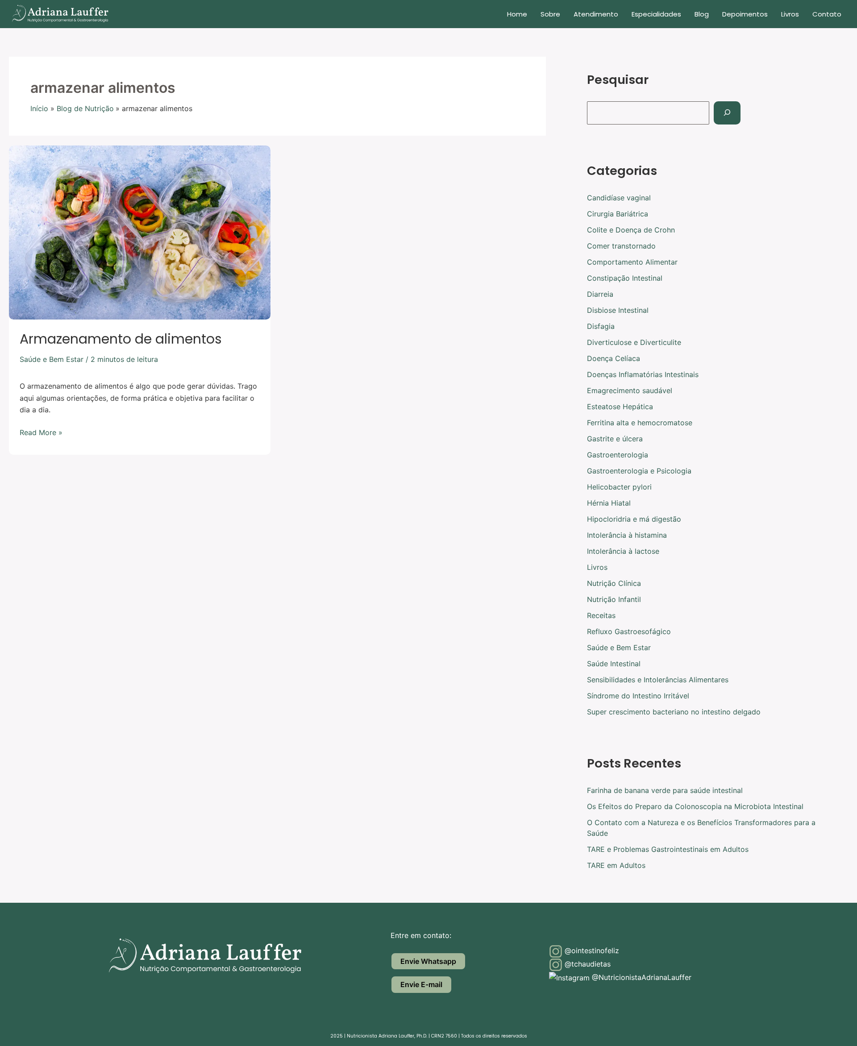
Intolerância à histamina (627, 535)
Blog (702, 14)
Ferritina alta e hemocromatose (639, 422)
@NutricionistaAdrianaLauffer (640, 977)
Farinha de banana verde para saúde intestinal (665, 790)
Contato (826, 14)
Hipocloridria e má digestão (634, 519)
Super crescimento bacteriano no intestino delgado (674, 711)
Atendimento (596, 14)
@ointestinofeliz (590, 950)
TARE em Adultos (616, 865)
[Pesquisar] (727, 113)
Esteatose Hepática (620, 406)
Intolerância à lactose (623, 551)
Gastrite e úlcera (615, 438)
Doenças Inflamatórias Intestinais (643, 374)
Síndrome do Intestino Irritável (638, 695)
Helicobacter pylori (619, 486)
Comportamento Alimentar (632, 261)
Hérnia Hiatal (609, 502)
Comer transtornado (621, 245)
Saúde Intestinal (614, 663)
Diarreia (600, 294)
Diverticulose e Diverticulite (634, 342)
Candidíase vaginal (619, 197)
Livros (790, 14)
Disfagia (601, 326)
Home (517, 14)
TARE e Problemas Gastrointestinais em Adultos (668, 849)
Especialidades (656, 14)
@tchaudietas (586, 963)
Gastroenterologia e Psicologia (639, 470)
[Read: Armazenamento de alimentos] (139, 231)
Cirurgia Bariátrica (617, 213)
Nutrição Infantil (614, 599)
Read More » (41, 432)
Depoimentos (745, 14)
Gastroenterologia (617, 454)
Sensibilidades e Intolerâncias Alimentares (657, 679)
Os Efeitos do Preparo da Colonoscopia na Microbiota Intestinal (695, 806)
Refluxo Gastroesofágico (629, 631)
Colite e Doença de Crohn (631, 229)
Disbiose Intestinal (618, 310)
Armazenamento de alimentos (121, 339)
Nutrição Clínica (614, 583)
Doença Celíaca (613, 358)
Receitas (601, 615)
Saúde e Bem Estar (51, 359)
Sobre (550, 14)
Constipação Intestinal (624, 278)
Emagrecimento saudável (629, 390)
